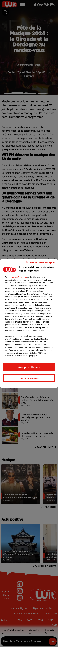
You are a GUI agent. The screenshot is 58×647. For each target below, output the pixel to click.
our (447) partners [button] (19, 277)
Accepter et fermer (29, 367)
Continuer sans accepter (40, 262)
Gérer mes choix (29, 378)
